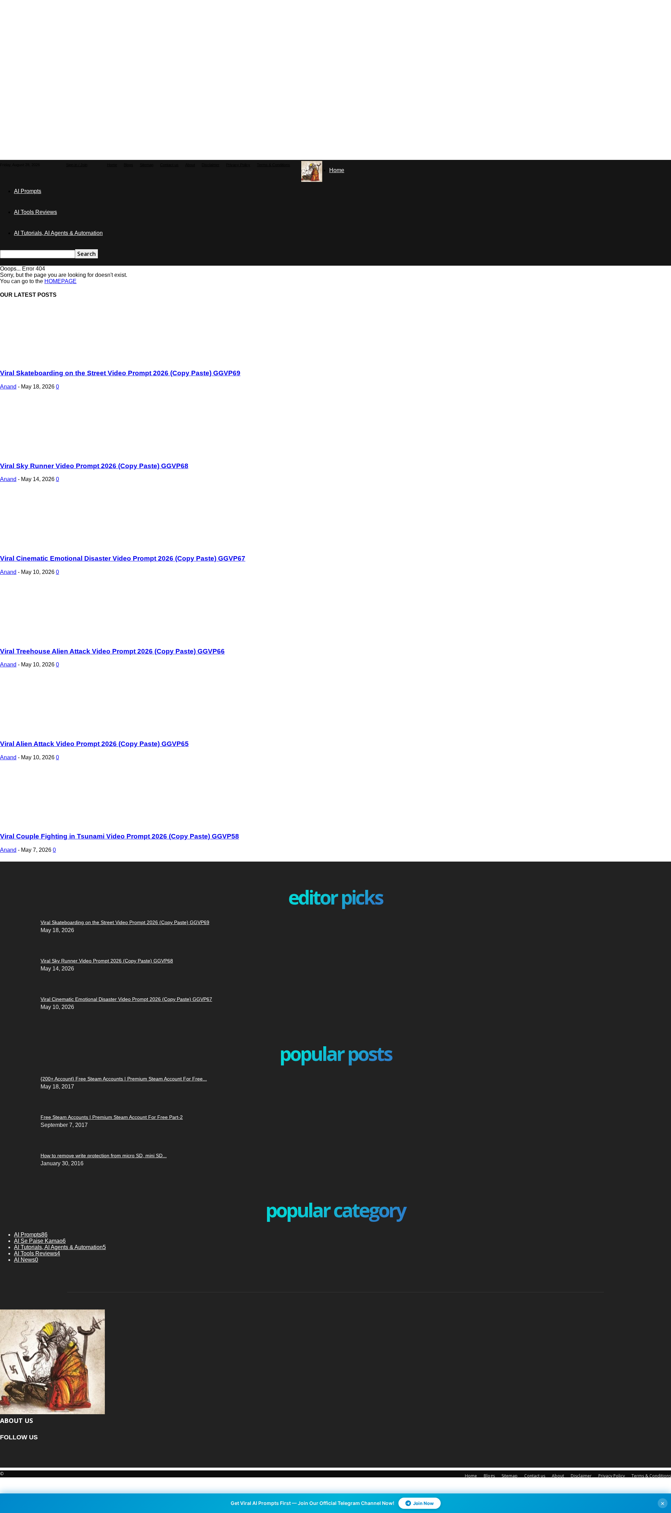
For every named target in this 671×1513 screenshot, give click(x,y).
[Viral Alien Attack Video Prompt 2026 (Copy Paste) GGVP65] (56, 730)
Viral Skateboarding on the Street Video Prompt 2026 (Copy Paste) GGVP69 (120, 373)
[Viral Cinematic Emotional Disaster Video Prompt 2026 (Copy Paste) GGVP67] (56, 545)
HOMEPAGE (60, 281)
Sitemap (146, 165)
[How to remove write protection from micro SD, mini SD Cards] (12, 1059)
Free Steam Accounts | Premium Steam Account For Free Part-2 (112, 1117)
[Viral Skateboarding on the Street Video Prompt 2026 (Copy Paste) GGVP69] (56, 360)
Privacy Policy (238, 165)
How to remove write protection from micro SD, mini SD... (104, 1155)
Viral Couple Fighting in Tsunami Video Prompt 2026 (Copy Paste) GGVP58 (119, 836)
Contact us (169, 165)
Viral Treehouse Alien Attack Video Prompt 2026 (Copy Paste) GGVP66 (112, 651)
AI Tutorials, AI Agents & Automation (58, 233)
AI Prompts (27, 191)
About (190, 165)
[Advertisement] (169, 43)
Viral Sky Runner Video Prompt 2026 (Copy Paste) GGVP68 (94, 466)
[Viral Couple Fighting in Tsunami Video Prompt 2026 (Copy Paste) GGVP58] (56, 823)
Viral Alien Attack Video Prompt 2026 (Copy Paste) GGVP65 (94, 743)
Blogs (128, 165)
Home (112, 165)
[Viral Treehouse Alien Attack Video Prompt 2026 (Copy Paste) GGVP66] (56, 638)
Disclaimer (210, 165)
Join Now (423, 1503)
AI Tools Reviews (35, 212)
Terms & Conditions (273, 165)
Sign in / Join (76, 165)
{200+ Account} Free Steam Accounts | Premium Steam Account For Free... (124, 1079)
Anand (8, 387)
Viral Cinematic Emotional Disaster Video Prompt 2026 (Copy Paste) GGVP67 (122, 558)
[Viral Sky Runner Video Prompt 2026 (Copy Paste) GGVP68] (56, 452)
